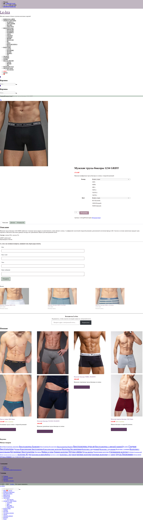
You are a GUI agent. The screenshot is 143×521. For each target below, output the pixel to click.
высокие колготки (7, 454)
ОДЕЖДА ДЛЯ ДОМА (9, 20)
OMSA (8, 43)
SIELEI (9, 46)
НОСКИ (5, 511)
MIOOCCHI (10, 40)
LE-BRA (2, 486)
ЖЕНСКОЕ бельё (8, 28)
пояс (109, 454)
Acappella (9, 502)
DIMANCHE (10, 29)
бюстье (1, 454)
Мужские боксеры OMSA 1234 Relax (104, 305)
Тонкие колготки (61, 452)
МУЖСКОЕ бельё (8, 66)
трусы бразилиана (124, 454)
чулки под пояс (20, 457)
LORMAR (9, 37)
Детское (17, 449)
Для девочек (10, 69)
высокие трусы (14, 454)
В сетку (125, 447)
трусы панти (137, 454)
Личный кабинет (8, 477)
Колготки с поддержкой (90, 449)
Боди (1, 447)
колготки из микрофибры (41, 455)
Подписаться (85, 322)
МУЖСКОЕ (6, 496)
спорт (113, 454)
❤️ (4, 74)
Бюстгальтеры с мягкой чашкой (109, 446)
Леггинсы (6, 56)
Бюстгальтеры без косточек (48, 447)
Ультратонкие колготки (101, 452)
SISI (8, 54)
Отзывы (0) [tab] (20, 222)
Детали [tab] (12, 222)
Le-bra (5, 12)
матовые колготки (84, 454)
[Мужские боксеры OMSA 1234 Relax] (118, 296)
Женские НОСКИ (8, 60)
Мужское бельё (8, 96)
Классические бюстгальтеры (31, 449)
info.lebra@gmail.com (9, 6)
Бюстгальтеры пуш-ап (84, 446)
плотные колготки (100, 454)
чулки (13, 457)
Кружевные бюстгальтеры (22, 452)
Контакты (6, 468)
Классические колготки (52, 449)
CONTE (9, 49)
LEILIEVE (10, 35)
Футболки (131, 452)
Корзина (5, 479)
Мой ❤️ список (7, 490)
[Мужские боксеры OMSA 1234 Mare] (71, 296)
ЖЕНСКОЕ (6, 495)
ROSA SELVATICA (12, 44)
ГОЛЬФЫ (6, 57)
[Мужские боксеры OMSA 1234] (23, 296)
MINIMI (9, 38)
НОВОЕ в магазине (8, 492)
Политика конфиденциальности (12, 470)
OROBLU (9, 53)
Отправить (6, 279)
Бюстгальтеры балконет (29, 446)
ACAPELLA (10, 22)
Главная (2, 96)
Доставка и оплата (8, 480)
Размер (83, 179)
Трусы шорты (87, 452)
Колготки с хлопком (122, 449)
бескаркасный (138, 452)
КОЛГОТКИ (7, 47)
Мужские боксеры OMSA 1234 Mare (57, 305)
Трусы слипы (75, 451)
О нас (5, 467)
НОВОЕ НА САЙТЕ (9, 19)
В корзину (84, 212)
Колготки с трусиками (108, 449)
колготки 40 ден (24, 454)
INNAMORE (10, 31)
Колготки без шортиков (72, 449)
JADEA (9, 34)
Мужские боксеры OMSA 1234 (7, 305)
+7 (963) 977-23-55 (10, 3)
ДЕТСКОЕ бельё (8, 68)
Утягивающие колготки (118, 452)
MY (8, 41)
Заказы (5, 72)
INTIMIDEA (10, 32)
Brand (5, 519)
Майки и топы (47, 452)
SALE (5, 71)
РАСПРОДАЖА (7, 493)
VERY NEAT (10, 26)
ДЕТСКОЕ (6, 498)
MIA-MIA (9, 25)
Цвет (83, 198)
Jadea (8, 504)
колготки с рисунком (68, 455)
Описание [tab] (5, 222)
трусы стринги (6, 457)
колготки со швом (55, 454)
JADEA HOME (11, 23)
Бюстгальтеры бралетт (65, 447)
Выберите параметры (7, 429)
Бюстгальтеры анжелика (11, 447)
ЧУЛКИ (5, 59)
